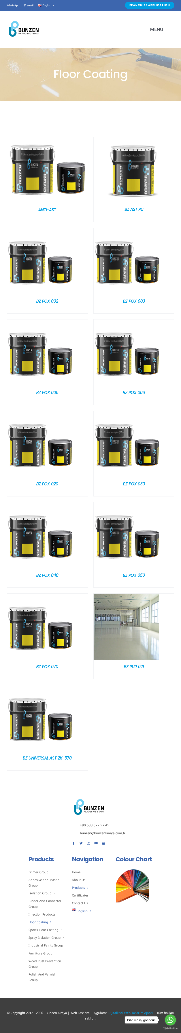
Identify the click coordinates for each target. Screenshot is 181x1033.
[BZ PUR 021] (127, 596)
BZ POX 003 (134, 301)
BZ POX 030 (134, 484)
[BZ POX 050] (127, 505)
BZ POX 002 (47, 301)
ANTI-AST (47, 210)
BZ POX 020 (47, 484)
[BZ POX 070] (40, 596)
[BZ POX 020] (40, 414)
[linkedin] (103, 843)
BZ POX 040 (47, 575)
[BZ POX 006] (127, 322)
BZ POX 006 (134, 393)
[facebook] (73, 843)
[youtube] (96, 843)
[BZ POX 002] (40, 231)
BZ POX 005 (47, 393)
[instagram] (88, 843)
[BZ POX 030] (127, 414)
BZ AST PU (133, 209)
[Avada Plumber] (24, 21)
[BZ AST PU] (134, 140)
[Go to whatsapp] (170, 1019)
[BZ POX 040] (40, 505)
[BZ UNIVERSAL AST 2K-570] (40, 688)
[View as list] (94, 119)
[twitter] (81, 843)
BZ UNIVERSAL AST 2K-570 (47, 758)
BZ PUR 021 (134, 667)
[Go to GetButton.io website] (170, 1028)
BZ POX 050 (134, 575)
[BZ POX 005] (40, 322)
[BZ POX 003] (127, 231)
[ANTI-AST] (47, 140)
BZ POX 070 (47, 667)
